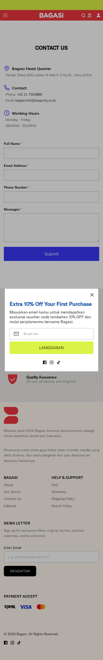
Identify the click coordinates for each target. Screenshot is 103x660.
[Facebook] (44, 362)
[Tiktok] (58, 362)
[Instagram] (51, 362)
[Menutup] (92, 295)
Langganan (51, 347)
